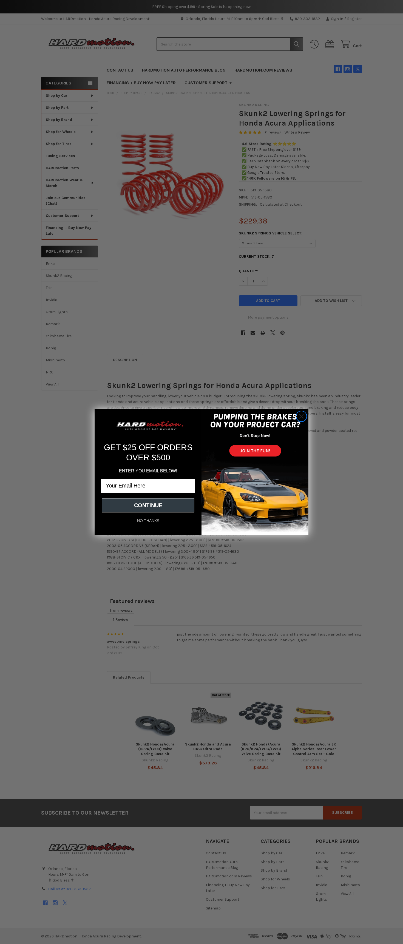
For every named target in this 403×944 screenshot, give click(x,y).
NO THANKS (148, 520)
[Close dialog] (301, 416)
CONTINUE (148, 505)
